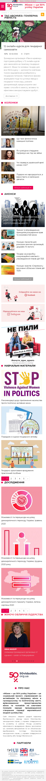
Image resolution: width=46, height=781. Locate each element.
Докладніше (10, 96)
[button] (13, 661)
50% (6, 54)
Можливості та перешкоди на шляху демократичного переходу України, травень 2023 (21, 520)
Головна (4, 13)
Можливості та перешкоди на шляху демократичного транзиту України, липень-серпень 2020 (21, 601)
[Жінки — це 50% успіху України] (15, 7)
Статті (26, 54)
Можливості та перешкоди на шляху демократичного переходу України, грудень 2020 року (21, 561)
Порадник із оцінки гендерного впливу (19, 437)
